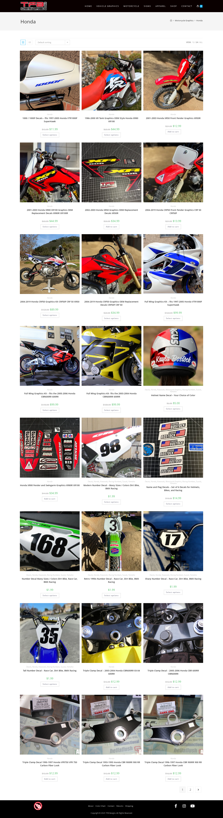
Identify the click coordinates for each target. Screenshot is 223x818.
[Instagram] (184, 806)
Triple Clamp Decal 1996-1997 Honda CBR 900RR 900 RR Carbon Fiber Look (173, 764)
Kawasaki (161, 389)
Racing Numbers (188, 389)
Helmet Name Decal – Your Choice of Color (173, 395)
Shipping (129, 806)
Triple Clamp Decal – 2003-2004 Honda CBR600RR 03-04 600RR (111, 672)
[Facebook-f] (176, 806)
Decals (147, 389)
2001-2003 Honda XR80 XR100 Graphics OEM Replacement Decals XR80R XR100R (50, 212)
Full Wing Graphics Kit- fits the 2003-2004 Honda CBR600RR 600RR (111, 395)
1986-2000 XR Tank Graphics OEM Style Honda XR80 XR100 (111, 120)
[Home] (171, 20)
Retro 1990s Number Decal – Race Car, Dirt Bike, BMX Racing (111, 580)
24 (197, 42)
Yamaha (173, 391)
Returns (120, 806)
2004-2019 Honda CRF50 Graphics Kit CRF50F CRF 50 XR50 (49, 301)
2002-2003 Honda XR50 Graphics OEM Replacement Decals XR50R (111, 212)
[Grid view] (23, 42)
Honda (199, 20)
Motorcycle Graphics (173, 389)
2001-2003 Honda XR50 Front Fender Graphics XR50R (173, 118)
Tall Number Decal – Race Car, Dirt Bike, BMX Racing (49, 670)
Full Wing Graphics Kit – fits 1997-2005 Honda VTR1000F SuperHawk (173, 303)
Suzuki (198, 389)
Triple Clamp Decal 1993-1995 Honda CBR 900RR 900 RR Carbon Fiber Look (111, 764)
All (201, 42)
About (90, 806)
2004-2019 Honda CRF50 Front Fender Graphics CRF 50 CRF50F (173, 212)
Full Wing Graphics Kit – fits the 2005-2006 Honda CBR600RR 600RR (49, 395)
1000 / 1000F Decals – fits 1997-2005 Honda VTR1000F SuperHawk (49, 120)
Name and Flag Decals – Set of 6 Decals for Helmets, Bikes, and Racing (173, 489)
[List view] (29, 42)
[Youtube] (192, 806)
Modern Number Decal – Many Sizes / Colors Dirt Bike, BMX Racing (111, 487)
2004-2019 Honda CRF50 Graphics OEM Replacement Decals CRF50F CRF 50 (111, 303)
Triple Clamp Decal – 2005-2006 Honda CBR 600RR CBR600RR (173, 672)
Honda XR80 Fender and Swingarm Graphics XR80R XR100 (50, 485)
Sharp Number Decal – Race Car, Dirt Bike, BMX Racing (173, 578)
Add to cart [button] (173, 131)
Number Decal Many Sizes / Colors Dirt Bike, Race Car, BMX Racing (50, 580)
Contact (111, 806)
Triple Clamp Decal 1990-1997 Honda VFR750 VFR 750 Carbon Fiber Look (49, 764)
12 (193, 42)
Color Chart (101, 806)
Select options (50, 135)
